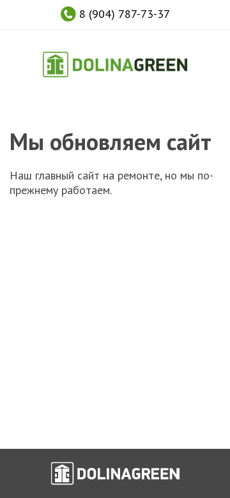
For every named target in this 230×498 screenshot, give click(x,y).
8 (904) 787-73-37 (123, 13)
